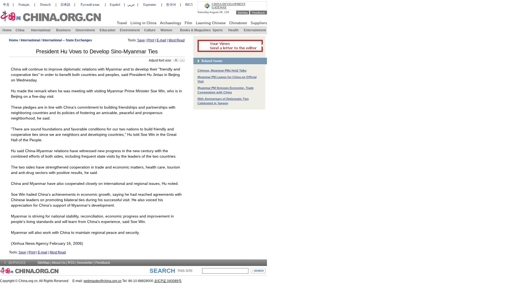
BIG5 (189, 5)
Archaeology (170, 23)
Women (166, 30)
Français (24, 5)
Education (107, 30)
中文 (6, 5)
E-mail (161, 40)
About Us (58, 263)
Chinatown (238, 23)
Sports (217, 30)
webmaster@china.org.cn (102, 281)
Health (233, 30)
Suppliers (259, 23)
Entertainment (255, 30)
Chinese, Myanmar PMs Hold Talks (222, 70)
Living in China (143, 23)
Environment (130, 30)
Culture (150, 30)
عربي (131, 5)
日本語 (65, 5)
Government (85, 30)
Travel (122, 23)
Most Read (177, 40)
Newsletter (85, 263)
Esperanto (149, 5)
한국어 (171, 5)
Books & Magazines (195, 30)
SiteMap (243, 12)
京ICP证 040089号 (168, 281)
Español (115, 5)
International (40, 30)
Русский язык (90, 5)
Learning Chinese (211, 23)
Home (7, 30)
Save (141, 40)
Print (150, 40)
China (20, 30)
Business (63, 30)
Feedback (258, 12)
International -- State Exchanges (67, 40)
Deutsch (45, 5)
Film (188, 23)
